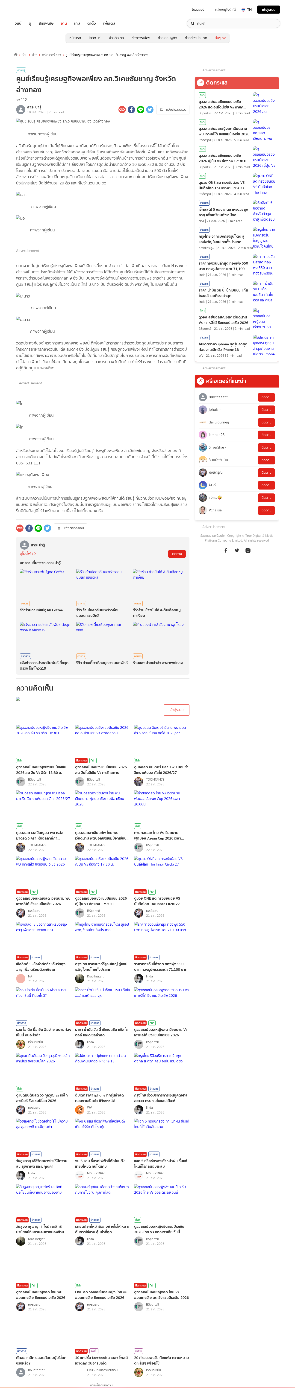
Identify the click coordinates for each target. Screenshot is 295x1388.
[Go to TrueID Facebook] (226, 552)
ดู (30, 23)
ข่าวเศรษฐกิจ (167, 38)
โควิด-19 (95, 38)
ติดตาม (177, 553)
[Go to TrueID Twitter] (237, 552)
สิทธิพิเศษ (45, 23)
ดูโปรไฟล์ (26, 553)
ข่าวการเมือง (141, 38)
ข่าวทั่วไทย (116, 38)
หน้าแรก (75, 38)
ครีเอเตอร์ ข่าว (51, 55)
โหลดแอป (198, 9)
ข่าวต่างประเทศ (196, 38)
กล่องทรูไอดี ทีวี (225, 9)
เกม (77, 23)
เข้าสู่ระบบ (268, 9)
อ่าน (64, 23)
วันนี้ (18, 23)
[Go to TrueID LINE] (248, 552)
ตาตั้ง (91, 23)
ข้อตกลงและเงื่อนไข (212, 535)
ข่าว (34, 55)
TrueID (28, 10)
